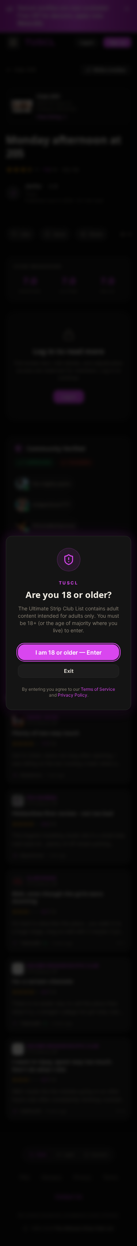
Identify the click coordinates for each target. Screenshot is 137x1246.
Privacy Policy (72, 695)
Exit (68, 671)
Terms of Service (98, 689)
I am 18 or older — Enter (68, 652)
